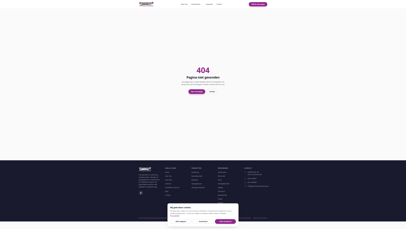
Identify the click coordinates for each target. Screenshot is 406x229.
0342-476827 (252, 178)
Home (167, 172)
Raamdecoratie (196, 176)
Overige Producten (198, 187)
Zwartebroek (222, 195)
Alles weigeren (181, 221)
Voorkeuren (203, 221)
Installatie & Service (172, 187)
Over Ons (184, 4)
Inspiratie (209, 4)
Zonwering (195, 172)
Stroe (220, 180)
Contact (219, 4)
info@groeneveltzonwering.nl (257, 186)
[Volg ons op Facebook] (141, 193)
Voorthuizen (222, 172)
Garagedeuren (196, 184)
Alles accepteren (225, 221)
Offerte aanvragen (258, 4)
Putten (220, 199)
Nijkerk (220, 187)
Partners (168, 184)
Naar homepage (197, 92)
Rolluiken (194, 180)
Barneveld (221, 176)
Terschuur (221, 191)
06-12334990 (252, 182)
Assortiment (195, 4)
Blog (166, 191)
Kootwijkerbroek (223, 184)
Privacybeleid (175, 216)
